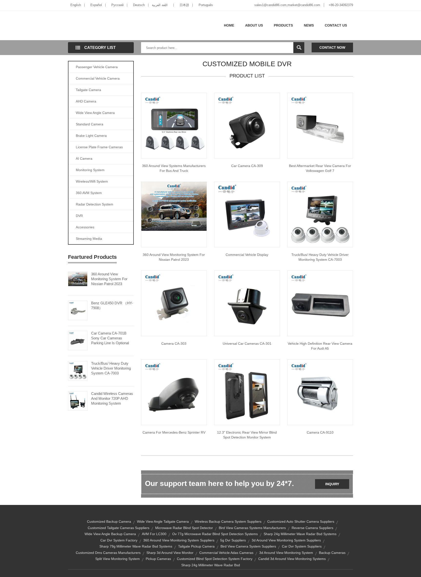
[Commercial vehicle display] (247, 214)
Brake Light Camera (91, 136)
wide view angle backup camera (110, 534)
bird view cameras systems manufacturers (252, 528)
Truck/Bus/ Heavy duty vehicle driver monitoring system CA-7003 (320, 257)
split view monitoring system (117, 559)
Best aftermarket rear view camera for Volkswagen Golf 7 (320, 168)
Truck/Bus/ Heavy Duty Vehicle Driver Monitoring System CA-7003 (111, 368)
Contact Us (336, 25)
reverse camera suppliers (312, 528)
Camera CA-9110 (320, 432)
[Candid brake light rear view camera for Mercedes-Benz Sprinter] (174, 392)
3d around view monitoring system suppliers (286, 540)
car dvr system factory (118, 540)
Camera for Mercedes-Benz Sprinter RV (174, 432)
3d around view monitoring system (286, 553)
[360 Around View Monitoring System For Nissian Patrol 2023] (77, 278)
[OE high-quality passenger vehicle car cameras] (247, 125)
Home (229, 25)
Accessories (85, 227)
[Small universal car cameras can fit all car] (247, 303)
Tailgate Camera (88, 90)
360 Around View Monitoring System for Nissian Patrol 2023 (174, 257)
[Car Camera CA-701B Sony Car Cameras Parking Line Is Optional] (77, 340)
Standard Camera (89, 124)
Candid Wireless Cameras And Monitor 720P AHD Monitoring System (112, 398)
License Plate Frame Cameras (99, 147)
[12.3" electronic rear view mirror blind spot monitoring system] (247, 392)
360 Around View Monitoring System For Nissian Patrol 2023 (109, 279)
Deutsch (139, 5)
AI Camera (84, 158)
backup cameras (332, 553)
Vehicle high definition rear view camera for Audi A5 (320, 346)
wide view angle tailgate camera (163, 521)
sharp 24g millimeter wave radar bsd (210, 565)
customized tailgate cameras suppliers (118, 528)
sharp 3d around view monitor (169, 553)
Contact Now (332, 47)
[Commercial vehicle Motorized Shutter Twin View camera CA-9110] (320, 392)
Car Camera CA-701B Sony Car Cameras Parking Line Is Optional (110, 338)
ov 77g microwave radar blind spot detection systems (215, 534)
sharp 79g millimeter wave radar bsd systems (135, 546)
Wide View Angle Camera (95, 113)
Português (206, 5)
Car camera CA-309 (247, 166)
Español (96, 5)
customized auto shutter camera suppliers (300, 521)
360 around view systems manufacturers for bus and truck (174, 168)
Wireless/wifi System (92, 181)
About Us (254, 25)
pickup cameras (158, 559)
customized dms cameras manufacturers (108, 553)
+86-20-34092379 (341, 5)
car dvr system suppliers (302, 546)
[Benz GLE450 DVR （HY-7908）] (77, 310)
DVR (79, 216)
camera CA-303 (173, 343)
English (75, 5)
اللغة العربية (160, 5)
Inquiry (332, 484)
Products (283, 25)
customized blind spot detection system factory (214, 559)
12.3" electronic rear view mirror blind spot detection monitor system (247, 434)
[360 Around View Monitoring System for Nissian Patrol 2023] (174, 206)
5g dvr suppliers (233, 540)
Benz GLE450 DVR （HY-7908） (112, 305)
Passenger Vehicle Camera (97, 67)
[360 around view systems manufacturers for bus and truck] (174, 125)
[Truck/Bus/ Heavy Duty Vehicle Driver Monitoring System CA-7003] (77, 370)
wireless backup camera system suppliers (228, 521)
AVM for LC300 (154, 534)
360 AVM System (89, 193)
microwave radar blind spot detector (184, 528)
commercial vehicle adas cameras (226, 553)
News (309, 25)
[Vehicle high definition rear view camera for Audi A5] (320, 303)
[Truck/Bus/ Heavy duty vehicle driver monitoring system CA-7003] (320, 214)
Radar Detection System (94, 204)
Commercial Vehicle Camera (98, 78)
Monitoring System (90, 170)
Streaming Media (89, 239)
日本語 (184, 5)
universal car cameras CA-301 (247, 343)
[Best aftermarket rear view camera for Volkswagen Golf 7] (320, 125)
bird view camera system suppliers (248, 546)
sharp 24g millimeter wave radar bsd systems (300, 534)
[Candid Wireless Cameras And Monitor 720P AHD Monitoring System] (77, 400)
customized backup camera (109, 521)
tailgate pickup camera (196, 546)
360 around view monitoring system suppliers (178, 540)
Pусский (117, 5)
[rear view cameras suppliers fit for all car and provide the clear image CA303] (174, 303)
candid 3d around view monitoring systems (292, 559)
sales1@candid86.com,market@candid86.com (287, 5)
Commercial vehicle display (247, 255)
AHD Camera (86, 101)
